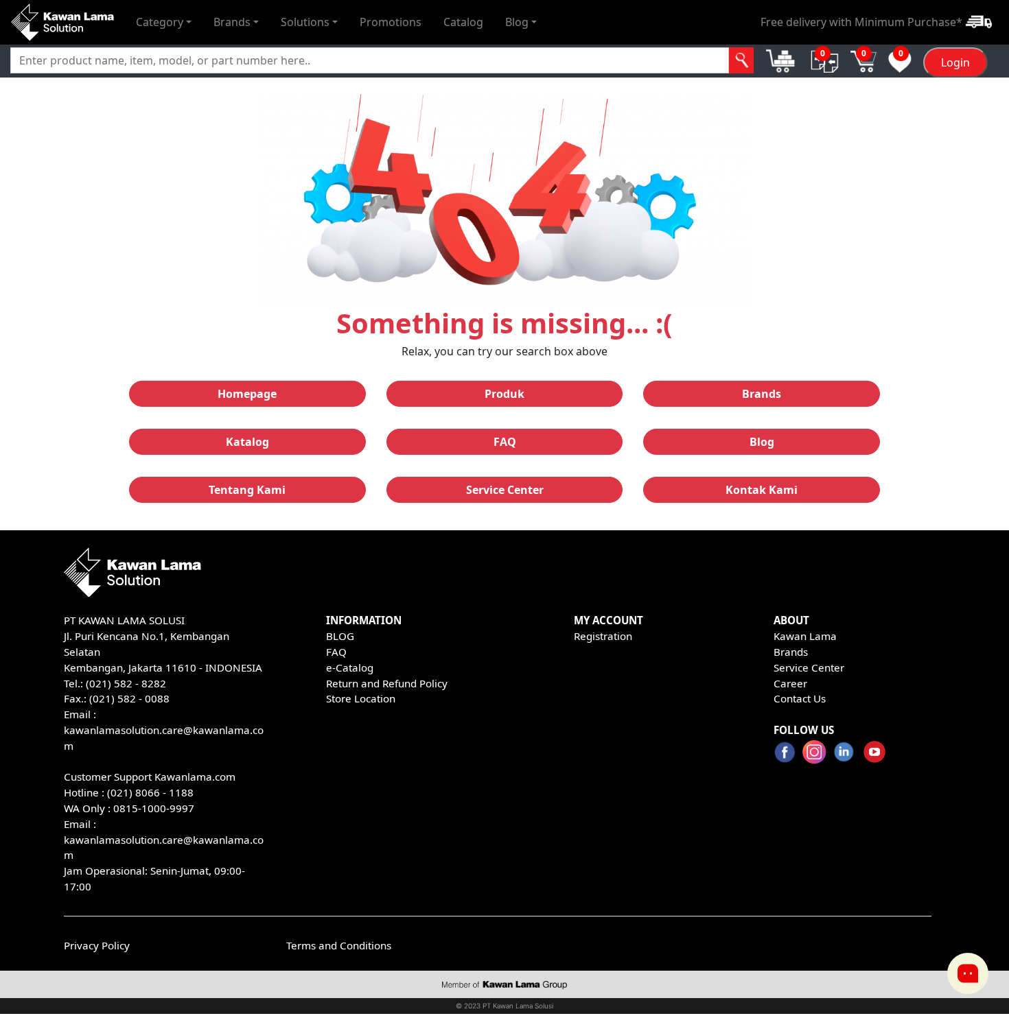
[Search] (741, 60)
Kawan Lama (805, 636)
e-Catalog (349, 667)
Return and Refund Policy (387, 683)
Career (790, 683)
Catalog (463, 21)
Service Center (809, 667)
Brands (791, 652)
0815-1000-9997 (153, 808)
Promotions (390, 21)
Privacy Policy (97, 945)
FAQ (336, 652)
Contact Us (800, 698)
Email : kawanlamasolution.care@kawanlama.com (164, 839)
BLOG (340, 636)
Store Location (360, 698)
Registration (603, 636)
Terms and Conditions (338, 945)
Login (955, 62)
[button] (163, 22)
